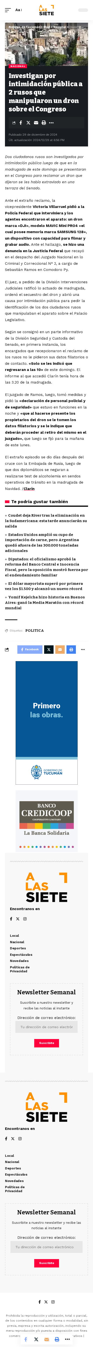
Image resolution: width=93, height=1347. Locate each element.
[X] (18, 919)
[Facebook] (11, 919)
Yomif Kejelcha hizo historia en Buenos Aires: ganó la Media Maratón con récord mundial (45, 602)
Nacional (17, 66)
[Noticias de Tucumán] (46, 10)
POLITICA (34, 630)
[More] (51, 123)
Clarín (29, 489)
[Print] (43, 123)
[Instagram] (25, 919)
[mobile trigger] (9, 10)
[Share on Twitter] (28, 123)
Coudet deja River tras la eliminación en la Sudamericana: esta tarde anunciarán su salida (46, 521)
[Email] (35, 123)
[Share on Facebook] (20, 123)
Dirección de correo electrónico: (46, 1018)
